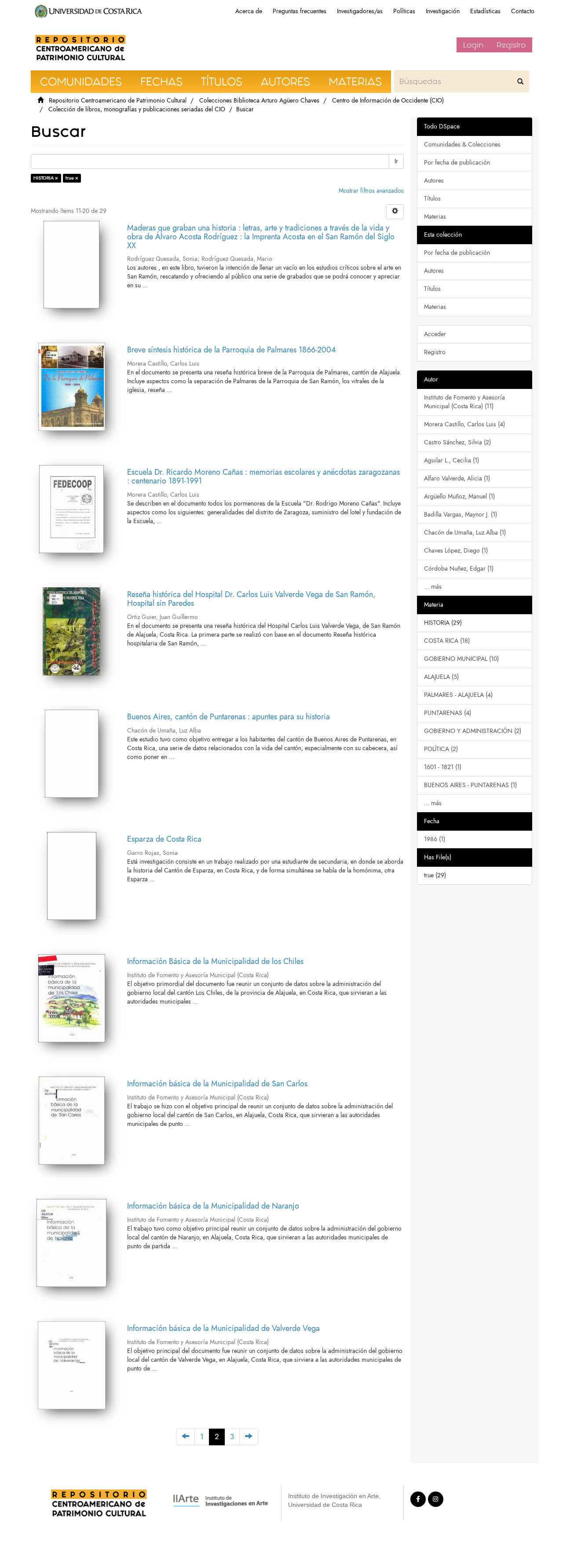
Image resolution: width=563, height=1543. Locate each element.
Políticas (404, 11)
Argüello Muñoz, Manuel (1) (459, 496)
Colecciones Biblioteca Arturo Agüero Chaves (259, 100)
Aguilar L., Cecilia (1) (451, 460)
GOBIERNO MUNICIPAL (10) (461, 659)
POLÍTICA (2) (441, 749)
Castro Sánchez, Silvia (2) (457, 442)
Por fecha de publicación (457, 162)
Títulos (432, 198)
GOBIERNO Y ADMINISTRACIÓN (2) (472, 731)
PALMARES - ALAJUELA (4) (458, 695)
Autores (434, 180)
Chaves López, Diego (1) (456, 550)
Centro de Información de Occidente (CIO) (388, 100)
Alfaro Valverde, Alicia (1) (457, 478)
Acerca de (248, 11)
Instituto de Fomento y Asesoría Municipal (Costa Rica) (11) (464, 401)
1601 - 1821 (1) (442, 767)
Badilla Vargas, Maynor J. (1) (460, 514)
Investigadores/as (360, 11)
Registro (511, 45)
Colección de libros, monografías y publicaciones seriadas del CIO (136, 109)
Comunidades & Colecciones (462, 144)
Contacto (522, 11)
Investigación (443, 11)
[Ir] (520, 81)
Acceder (435, 334)
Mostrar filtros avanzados (371, 191)
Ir (396, 161)
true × (72, 178)
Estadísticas (485, 11)
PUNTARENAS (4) (447, 713)
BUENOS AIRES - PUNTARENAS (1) (470, 785)
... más (433, 587)
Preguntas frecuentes (299, 11)
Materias (435, 217)
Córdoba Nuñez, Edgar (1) (459, 568)
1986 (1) (434, 839)
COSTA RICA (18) (447, 641)
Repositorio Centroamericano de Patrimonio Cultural (117, 100)
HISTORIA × (45, 178)
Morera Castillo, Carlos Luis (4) (464, 424)
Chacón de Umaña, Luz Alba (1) (465, 532)
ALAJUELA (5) (441, 677)
